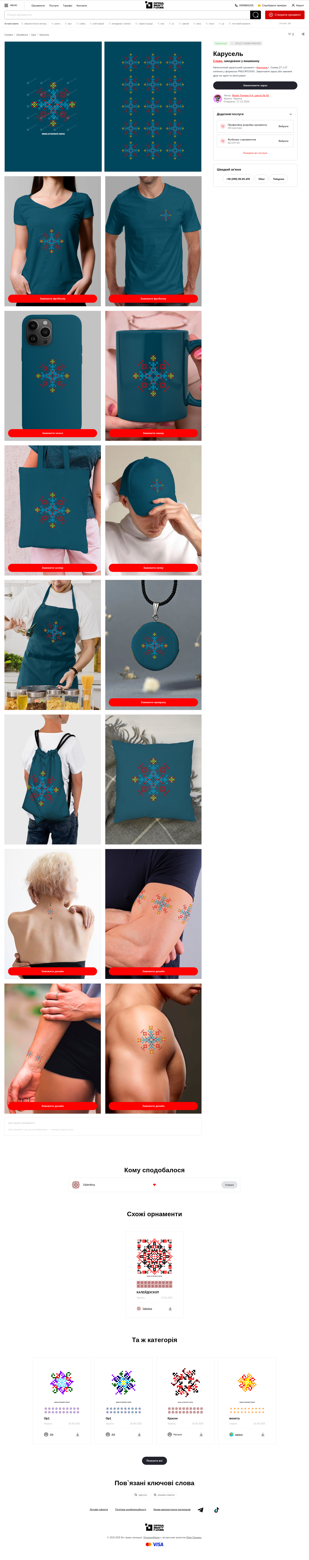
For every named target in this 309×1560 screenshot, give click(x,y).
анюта (57, 24)
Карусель (44, 34)
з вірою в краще (145, 24)
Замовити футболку (52, 298)
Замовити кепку (153, 567)
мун (69, 24)
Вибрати (283, 126)
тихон (211, 24)
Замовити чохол (52, 433)
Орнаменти (38, 5)
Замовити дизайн (52, 971)
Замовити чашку (153, 433)
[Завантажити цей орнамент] (170, 1308)
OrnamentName (151, 1537)
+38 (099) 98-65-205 (238, 179)
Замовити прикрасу (153, 702)
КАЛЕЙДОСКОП (148, 1292)
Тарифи (67, 5)
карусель (142, 1495)
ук (172, 24)
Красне (173, 1418)
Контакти (82, 5)
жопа (198, 24)
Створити (281, 14)
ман (162, 24)
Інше (33, 34)
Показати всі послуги (255, 153)
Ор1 (47, 1418)
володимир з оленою (121, 24)
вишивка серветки (166, 1495)
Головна (8, 34)
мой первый (98, 24)
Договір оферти (99, 1509)
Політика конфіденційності (130, 1509)
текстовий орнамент (240, 24)
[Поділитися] (300, 34)
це (222, 24)
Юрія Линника (193, 1537)
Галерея (229, 1185)
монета (234, 1418)
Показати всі (154, 1460)
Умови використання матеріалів (171, 1509)
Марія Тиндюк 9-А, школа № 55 (250, 95)
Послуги (54, 5)
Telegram (278, 179)
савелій (185, 24)
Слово (217, 61)
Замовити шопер (52, 567)
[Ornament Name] (154, 4)
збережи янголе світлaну (35, 24)
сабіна (82, 24)
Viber (261, 179)
